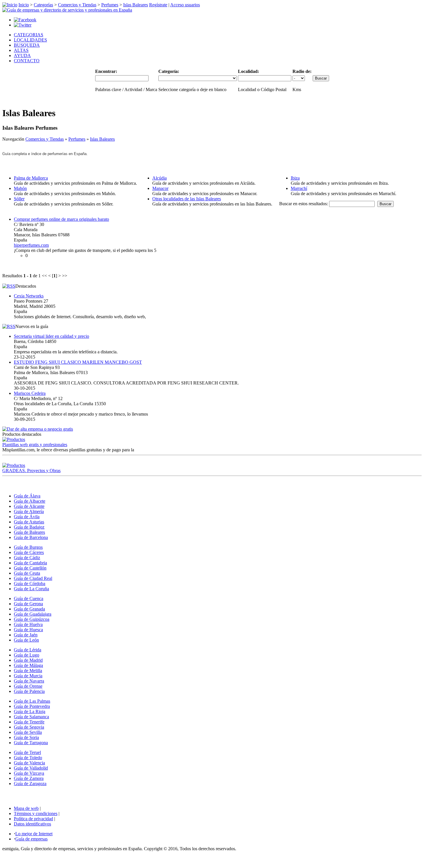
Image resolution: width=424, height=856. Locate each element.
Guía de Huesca (28, 629)
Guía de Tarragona (31, 742)
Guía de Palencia (29, 691)
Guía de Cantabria (30, 562)
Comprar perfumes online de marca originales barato (61, 219)
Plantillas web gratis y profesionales (34, 444)
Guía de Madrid (28, 660)
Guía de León (26, 640)
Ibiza (295, 178)
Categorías (43, 4)
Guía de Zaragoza (30, 783)
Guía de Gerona (28, 603)
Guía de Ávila (27, 516)
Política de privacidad (33, 818)
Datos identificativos (32, 823)
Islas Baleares (135, 4)
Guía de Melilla (28, 670)
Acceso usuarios (185, 4)
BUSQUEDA (27, 45)
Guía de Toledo (28, 757)
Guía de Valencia (29, 762)
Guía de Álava (27, 495)
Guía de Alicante (29, 506)
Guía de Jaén (25, 634)
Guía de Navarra (29, 680)
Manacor (160, 188)
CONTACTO (27, 60)
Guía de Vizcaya (29, 773)
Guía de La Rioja (29, 711)
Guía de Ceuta (27, 573)
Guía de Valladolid (31, 768)
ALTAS (21, 50)
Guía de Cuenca (28, 598)
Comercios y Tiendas (77, 4)
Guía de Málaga (28, 665)
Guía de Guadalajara (32, 614)
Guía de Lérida (27, 649)
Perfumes (109, 4)
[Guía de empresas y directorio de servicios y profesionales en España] (67, 9)
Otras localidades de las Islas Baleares (186, 198)
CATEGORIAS (28, 34)
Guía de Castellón (30, 567)
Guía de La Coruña (31, 588)
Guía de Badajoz (29, 527)
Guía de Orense (28, 686)
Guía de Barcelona (31, 537)
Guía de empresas (31, 838)
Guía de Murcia (28, 675)
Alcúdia (159, 178)
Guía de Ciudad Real (33, 578)
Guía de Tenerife (29, 721)
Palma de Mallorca (31, 178)
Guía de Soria (26, 737)
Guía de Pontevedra (32, 706)
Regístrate (158, 4)
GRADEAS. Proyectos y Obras (31, 470)
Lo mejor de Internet (33, 833)
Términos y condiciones (35, 813)
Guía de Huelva (28, 624)
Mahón (20, 188)
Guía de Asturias (29, 521)
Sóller (19, 198)
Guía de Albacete (29, 501)
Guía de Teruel (27, 752)
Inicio (23, 4)
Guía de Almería (29, 511)
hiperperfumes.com (31, 245)
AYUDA (22, 55)
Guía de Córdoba (29, 583)
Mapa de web (26, 808)
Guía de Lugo (26, 655)
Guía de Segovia (29, 727)
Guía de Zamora (29, 778)
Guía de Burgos (28, 547)
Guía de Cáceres (29, 552)
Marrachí (299, 188)
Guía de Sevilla (28, 732)
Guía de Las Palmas (32, 701)
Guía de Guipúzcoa (31, 619)
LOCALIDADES (30, 39)
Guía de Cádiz (27, 557)
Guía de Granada (29, 608)
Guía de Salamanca (31, 716)
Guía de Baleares (29, 532)
